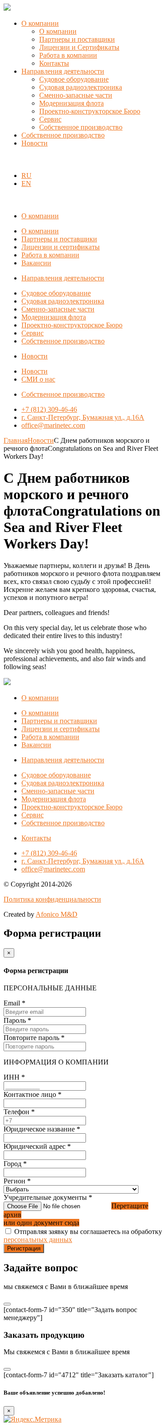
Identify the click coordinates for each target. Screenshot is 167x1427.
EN (26, 183)
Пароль (17, 1020)
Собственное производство (80, 127)
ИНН (14, 1077)
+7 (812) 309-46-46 (49, 409)
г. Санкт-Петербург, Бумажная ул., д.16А (82, 417)
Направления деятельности (62, 71)
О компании (40, 23)
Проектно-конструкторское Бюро (89, 111)
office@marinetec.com (53, 425)
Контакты (54, 63)
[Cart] (8, 160)
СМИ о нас (38, 379)
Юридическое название (42, 1129)
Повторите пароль (34, 1037)
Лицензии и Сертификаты (79, 47)
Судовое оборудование (74, 79)
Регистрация (24, 1248)
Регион (17, 1181)
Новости (34, 143)
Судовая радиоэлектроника (80, 87)
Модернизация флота (71, 103)
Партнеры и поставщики (77, 39)
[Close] (7, 1304)
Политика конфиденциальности (52, 899)
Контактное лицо (32, 1094)
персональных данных (38, 1239)
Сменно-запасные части (75, 95)
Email (14, 1003)
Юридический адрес (37, 1146)
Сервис (50, 119)
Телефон (19, 1112)
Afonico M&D (56, 914)
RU (26, 175)
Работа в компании (68, 55)
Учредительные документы (48, 1197)
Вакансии (36, 263)
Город (15, 1163)
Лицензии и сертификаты (60, 247)
